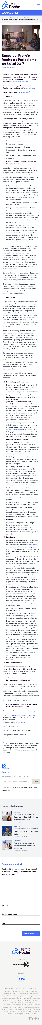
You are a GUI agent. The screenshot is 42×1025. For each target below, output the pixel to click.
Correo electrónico (10, 914)
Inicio (3, 18)
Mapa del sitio (33, 988)
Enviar (36, 782)
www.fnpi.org (20, 722)
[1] (34, 324)
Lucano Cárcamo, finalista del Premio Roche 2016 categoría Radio (26, 831)
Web (3, 923)
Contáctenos (20, 988)
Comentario (7, 879)
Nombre (5, 905)
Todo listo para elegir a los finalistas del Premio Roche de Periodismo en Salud (26, 817)
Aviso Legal (9, 988)
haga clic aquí (30, 88)
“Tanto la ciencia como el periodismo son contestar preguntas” (24, 846)
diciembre (27, 18)
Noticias (11, 18)
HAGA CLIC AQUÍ (24, 92)
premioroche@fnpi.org (26, 711)
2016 (18, 18)
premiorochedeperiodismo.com (24, 715)
